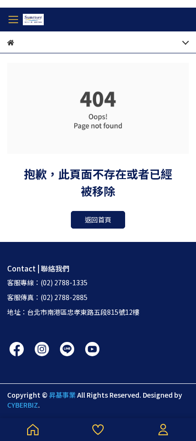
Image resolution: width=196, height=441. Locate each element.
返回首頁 (98, 219)
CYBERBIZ (22, 405)
